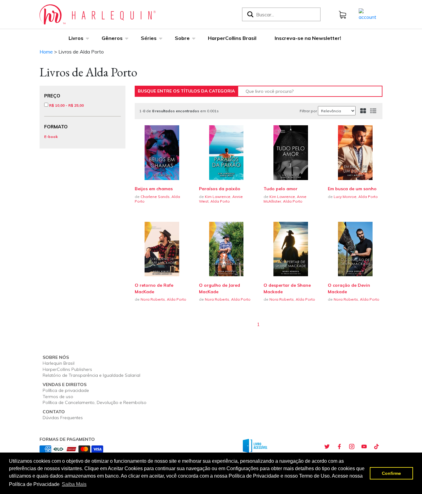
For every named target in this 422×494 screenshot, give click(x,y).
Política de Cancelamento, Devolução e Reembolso (94, 402)
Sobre (182, 38)
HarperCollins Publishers (67, 369)
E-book (51, 136)
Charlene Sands (155, 196)
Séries (149, 38)
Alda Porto (220, 201)
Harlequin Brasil (58, 363)
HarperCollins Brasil (232, 38)
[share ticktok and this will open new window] (376, 446)
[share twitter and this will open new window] (326, 446)
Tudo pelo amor (281, 188)
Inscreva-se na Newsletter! (308, 38)
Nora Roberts (153, 299)
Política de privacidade (66, 390)
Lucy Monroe (345, 196)
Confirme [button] (391, 473)
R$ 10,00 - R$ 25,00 (66, 105)
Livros (76, 38)
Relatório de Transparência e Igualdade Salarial (91, 375)
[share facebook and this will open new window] (339, 446)
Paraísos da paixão (219, 188)
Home (46, 52)
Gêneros (112, 38)
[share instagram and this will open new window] (351, 446)
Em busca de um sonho (352, 188)
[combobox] (287, 14)
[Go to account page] (367, 14)
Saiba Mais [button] (74, 484)
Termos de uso (58, 396)
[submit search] (249, 14)
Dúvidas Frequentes (63, 417)
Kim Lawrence (217, 196)
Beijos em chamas (154, 188)
